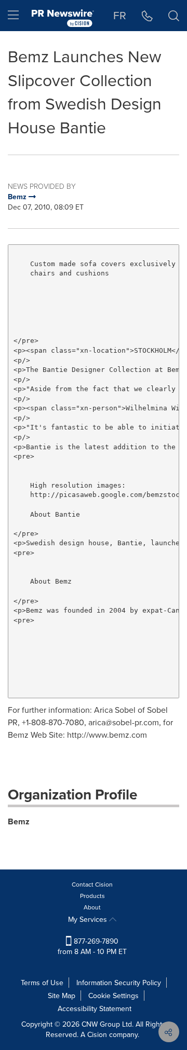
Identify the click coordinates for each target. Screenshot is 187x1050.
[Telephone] (147, 15)
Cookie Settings (113, 995)
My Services (88, 919)
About (92, 907)
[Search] (174, 15)
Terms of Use (42, 982)
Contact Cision (92, 884)
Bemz (19, 821)
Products (92, 895)
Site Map (61, 995)
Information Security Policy (118, 982)
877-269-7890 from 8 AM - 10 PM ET (92, 946)
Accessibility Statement (94, 1008)
